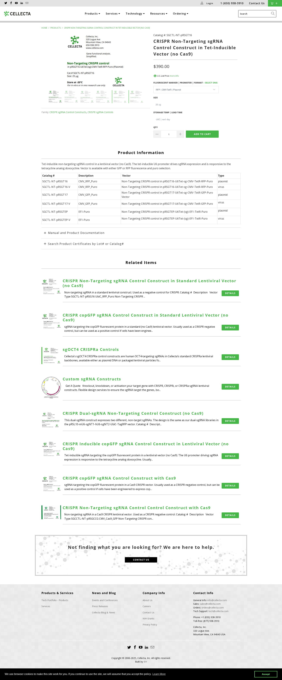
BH (145, 661)
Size (155, 97)
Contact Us (257, 3)
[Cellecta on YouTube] (16, 3)
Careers (147, 606)
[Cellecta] (20, 14)
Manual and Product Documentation (76, 233)
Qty (155, 127)
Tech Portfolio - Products (54, 600)
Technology (134, 13)
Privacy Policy (150, 624)
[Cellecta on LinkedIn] (21, 3)
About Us (147, 600)
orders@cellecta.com (213, 607)
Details (230, 293)
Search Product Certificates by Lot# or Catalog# (86, 244)
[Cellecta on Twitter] (5, 3)
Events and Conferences (105, 600)
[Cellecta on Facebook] (10, 3)
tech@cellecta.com (218, 611)
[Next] (144, 61)
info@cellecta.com (217, 600)
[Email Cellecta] (26, 3)
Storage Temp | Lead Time (167, 112)
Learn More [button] (159, 674)
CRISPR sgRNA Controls (100, 112)
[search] (257, 13)
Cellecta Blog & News (103, 612)
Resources (158, 13)
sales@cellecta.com (210, 603)
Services (112, 13)
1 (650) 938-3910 (231, 3)
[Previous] (47, 61)
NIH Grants (148, 618)
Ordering (180, 13)
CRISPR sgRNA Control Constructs (67, 112)
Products (92, 13)
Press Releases (100, 606)
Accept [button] (266, 674)
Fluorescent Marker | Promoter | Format (185, 82)
